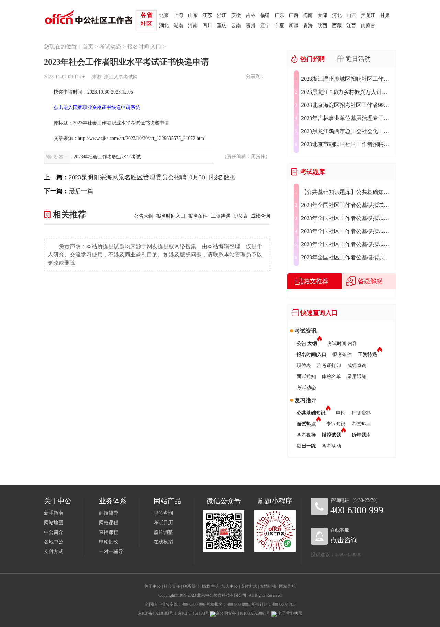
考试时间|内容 (342, 343)
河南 (193, 25)
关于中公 (152, 586)
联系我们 (191, 586)
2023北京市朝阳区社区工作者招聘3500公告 (346, 144)
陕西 (322, 25)
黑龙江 (368, 15)
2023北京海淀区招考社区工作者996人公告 (346, 105)
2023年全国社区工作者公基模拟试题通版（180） (346, 257)
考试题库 (312, 171)
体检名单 (331, 376)
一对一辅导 (111, 551)
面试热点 (306, 424)
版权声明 (210, 586)
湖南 (178, 25)
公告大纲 (143, 216)
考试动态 (110, 47)
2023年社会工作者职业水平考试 (107, 157)
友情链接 (268, 586)
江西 (351, 25)
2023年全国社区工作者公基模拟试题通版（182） (346, 231)
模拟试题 (331, 435)
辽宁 (265, 25)
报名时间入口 (170, 216)
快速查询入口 (319, 312)
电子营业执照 (289, 613)
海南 (308, 15)
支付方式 (53, 551)
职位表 (240, 216)
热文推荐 (316, 281)
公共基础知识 (311, 413)
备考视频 (306, 435)
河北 (337, 15)
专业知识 (335, 424)
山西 (351, 15)
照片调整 (163, 532)
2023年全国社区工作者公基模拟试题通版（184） (346, 205)
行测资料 (361, 413)
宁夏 (279, 25)
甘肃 (385, 15)
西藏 (337, 25)
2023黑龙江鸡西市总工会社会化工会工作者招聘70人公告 (346, 131)
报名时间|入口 (144, 47)
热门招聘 (312, 58)
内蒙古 (368, 25)
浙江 (222, 15)
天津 (322, 15)
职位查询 (163, 513)
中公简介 (53, 532)
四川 (207, 25)
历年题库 (361, 435)
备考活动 (331, 446)
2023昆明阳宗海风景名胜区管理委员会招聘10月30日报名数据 (152, 177)
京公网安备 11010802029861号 (243, 613)
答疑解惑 (370, 281)
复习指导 (306, 400)
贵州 (250, 25)
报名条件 (198, 216)
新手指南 (53, 513)
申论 (340, 413)
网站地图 (53, 522)
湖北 (164, 25)
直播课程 (108, 532)
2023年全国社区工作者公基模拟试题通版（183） (346, 218)
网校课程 (108, 522)
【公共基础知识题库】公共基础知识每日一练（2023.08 (346, 192)
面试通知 (306, 376)
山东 (193, 15)
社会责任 (172, 586)
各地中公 (53, 541)
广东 (279, 15)
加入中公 (229, 586)
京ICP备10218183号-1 (157, 613)
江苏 (207, 15)
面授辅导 (108, 513)
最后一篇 (81, 191)
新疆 (293, 25)
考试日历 (163, 522)
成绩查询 (260, 216)
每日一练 (306, 446)
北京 (164, 15)
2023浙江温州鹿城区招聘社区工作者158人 (346, 79)
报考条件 (342, 354)
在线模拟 (163, 541)
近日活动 (358, 58)
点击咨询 (344, 540)
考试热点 (361, 424)
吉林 (250, 15)
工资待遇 (220, 216)
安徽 (236, 15)
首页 (88, 47)
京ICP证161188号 (193, 613)
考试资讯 (306, 331)
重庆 (222, 25)
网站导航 (287, 586)
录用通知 (356, 376)
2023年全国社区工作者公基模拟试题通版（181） (346, 244)
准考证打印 (329, 365)
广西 (293, 15)
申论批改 (108, 541)
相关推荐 (69, 214)
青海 (308, 25)
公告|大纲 (307, 343)
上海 (178, 15)
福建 (265, 15)
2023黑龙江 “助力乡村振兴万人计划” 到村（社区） (346, 92)
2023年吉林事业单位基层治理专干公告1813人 (346, 118)
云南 (236, 25)
